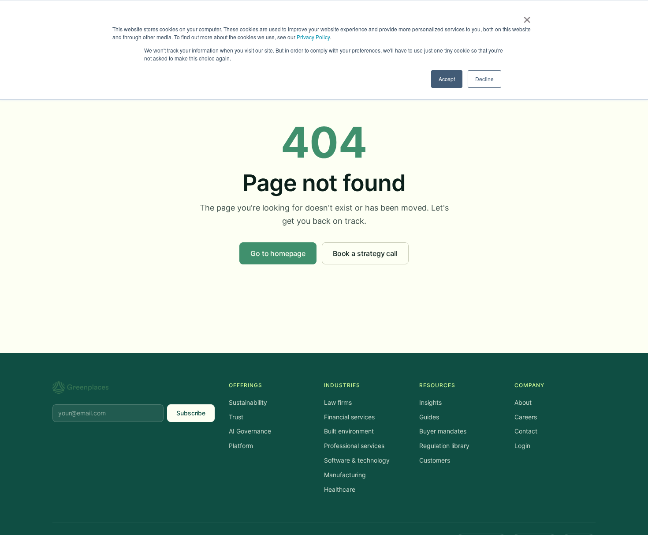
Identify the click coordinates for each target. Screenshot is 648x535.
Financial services (349, 417)
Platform (241, 445)
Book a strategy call (365, 253)
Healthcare (339, 489)
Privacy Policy (313, 37)
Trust (236, 417)
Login (522, 445)
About (523, 402)
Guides (429, 417)
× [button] (527, 17)
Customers (434, 460)
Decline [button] (484, 79)
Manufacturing (345, 474)
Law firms (338, 402)
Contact (525, 431)
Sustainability (248, 402)
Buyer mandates (442, 431)
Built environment (349, 431)
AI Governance (250, 431)
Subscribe (190, 413)
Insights (430, 402)
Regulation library (444, 445)
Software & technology (357, 460)
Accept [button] (447, 79)
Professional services (354, 445)
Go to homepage (277, 253)
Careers (525, 417)
